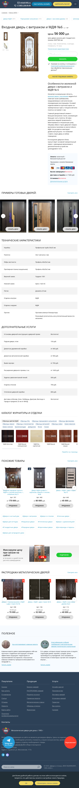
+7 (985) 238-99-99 (24, 5)
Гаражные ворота (33, 698)
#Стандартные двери (10, 527)
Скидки (4, 687)
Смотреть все (72, 193)
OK (26, 783)
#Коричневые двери (45, 527)
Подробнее (64, 555)
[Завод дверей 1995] (5, 4)
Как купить (6, 691)
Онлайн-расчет (58, 687)
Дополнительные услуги (59, 181)
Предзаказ (13, 506)
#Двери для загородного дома (13, 533)
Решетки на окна (33, 694)
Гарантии (55, 702)
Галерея (55, 710)
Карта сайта (6, 710)
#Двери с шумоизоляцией (65, 522)
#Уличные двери (63, 516)
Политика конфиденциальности (10, 715)
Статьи (4, 698)
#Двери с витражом (30, 516)
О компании (6, 694)
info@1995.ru (25, 3)
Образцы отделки (33, 706)
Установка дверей (59, 698)
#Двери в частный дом (11, 516)
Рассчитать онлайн (42, 4)
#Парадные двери (27, 527)
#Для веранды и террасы (65, 527)
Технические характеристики (58, 49)
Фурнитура (31, 710)
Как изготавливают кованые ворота (25, 644)
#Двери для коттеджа (10, 522)
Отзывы (5, 702)
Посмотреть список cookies (47, 783)
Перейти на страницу (69, 452)
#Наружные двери (27, 522)
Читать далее (6, 665)
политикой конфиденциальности (62, 66)
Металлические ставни (35, 702)
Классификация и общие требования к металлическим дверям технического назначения (63, 644)
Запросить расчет (62, 4)
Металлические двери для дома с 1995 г (27, 730)
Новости (5, 706)
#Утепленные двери (45, 522)
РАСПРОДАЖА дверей (35, 691)
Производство (57, 691)
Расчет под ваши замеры (62, 77)
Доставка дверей (58, 694)
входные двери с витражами (58, 96)
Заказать (62, 59)
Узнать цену (13, 229)
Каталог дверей (32, 687)
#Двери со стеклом (47, 516)
